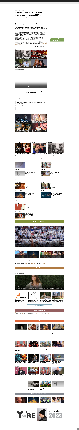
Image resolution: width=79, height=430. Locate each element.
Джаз (41, 2)
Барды (38, 2)
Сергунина (18, 211)
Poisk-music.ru (17, 49)
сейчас (34, 261)
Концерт (43, 182)
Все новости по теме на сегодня (31, 92)
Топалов (17, 142)
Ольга (21, 10)
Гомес (33, 142)
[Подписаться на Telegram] (59, 1)
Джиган (43, 169)
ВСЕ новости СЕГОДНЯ (39, 7)
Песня (42, 190)
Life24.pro (43, 260)
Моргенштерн (44, 161)
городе (31, 263)
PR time (17, 203)
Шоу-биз (16, 312)
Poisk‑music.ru (21, 0)
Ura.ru (41, 29)
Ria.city (16, 291)
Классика (45, 2)
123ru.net (62, 0)
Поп (32, 2)
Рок (29, 2)
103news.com (31, 0)
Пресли (17, 169)
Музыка (49, 2)
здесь (44, 263)
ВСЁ (23, 313)
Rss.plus (36, 0)
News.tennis (26, 0)
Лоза (16, 161)
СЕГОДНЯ (36, 313)
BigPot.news (48, 260)
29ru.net (16, 0)
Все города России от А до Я (39, 305)
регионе (35, 263)
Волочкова (18, 182)
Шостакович (18, 190)
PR (52, 2)
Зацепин (50, 142)
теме (26, 263)
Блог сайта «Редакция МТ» (26, 17)
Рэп (34, 2)
